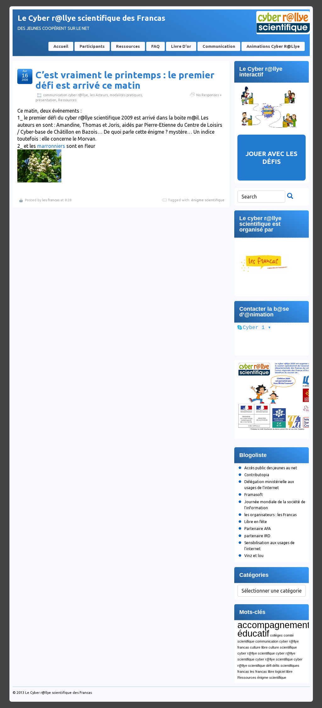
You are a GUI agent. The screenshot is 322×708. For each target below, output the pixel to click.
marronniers (51, 146)
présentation (46, 100)
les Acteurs (99, 95)
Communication (219, 46)
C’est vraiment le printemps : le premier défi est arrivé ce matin (125, 80)
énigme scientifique (208, 200)
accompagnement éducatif (273, 629)
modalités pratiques (126, 95)
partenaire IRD (257, 536)
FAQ (155, 46)
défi (268, 665)
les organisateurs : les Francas (270, 515)
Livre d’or (181, 46)
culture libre (259, 647)
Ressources (128, 46)
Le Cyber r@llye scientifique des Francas (91, 18)
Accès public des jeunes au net (270, 468)
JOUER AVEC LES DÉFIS (271, 157)
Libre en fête (255, 522)
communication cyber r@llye (65, 95)
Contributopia (256, 475)
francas (243, 671)
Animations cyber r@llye (273, 46)
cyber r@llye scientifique (256, 653)
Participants (92, 46)
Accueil (60, 46)
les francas (50, 200)
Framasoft (253, 495)
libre (271, 671)
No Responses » (208, 95)
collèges (276, 635)
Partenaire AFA (257, 529)
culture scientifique (283, 647)
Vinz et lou (254, 556)
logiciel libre (283, 671)
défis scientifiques (285, 665)
